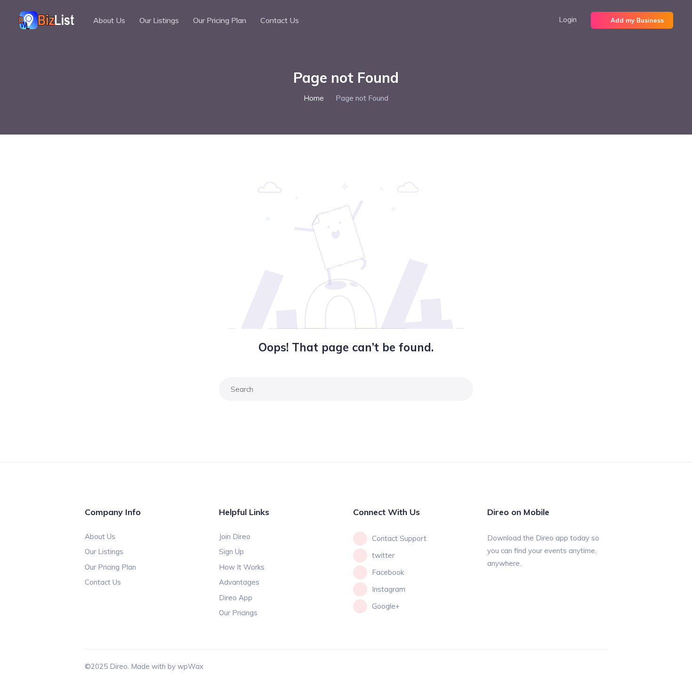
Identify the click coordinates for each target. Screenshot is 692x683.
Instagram (388, 589)
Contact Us (279, 20)
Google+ (386, 606)
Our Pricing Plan (219, 20)
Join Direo (234, 536)
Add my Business (637, 20)
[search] (459, 389)
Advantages (239, 582)
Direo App (235, 597)
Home (314, 98)
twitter (383, 555)
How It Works (242, 567)
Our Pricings (238, 612)
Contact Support (399, 538)
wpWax (190, 666)
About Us (109, 20)
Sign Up (231, 551)
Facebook (388, 572)
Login (568, 19)
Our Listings (159, 20)
